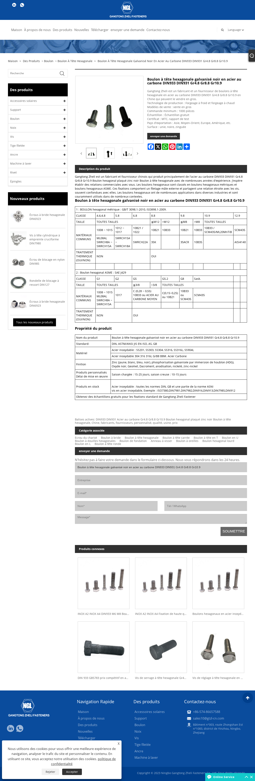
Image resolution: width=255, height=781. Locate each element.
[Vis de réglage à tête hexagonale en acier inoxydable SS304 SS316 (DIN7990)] (218, 646)
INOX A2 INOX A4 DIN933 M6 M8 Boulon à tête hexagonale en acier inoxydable (105, 614)
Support (15, 110)
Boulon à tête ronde (108, 443)
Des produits (62, 30)
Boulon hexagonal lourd (218, 440)
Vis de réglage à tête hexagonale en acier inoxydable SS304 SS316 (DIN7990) (219, 678)
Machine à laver (20, 163)
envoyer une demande (127, 30)
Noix (13, 128)
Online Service (223, 777)
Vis (12, 136)
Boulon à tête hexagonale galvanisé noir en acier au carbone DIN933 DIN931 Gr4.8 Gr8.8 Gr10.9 (163, 61)
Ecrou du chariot (86, 437)
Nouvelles (81, 30)
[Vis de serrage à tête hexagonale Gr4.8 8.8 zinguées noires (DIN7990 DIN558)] (161, 646)
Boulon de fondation (133, 440)
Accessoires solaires (23, 101)
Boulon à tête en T (206, 437)
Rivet (13, 172)
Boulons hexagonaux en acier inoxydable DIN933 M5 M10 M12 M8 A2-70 (219, 614)
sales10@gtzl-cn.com (208, 718)
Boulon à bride (111, 437)
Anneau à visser (161, 440)
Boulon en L (83, 443)
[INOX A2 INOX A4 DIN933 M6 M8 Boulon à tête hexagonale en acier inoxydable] (103, 582)
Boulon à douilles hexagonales (95, 440)
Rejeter (50, 772)
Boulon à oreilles (187, 440)
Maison (16, 30)
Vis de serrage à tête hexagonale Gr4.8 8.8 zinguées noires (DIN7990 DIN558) (162, 678)
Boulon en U (230, 437)
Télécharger (100, 30)
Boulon (48, 61)
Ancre (14, 154)
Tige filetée (17, 145)
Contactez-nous (158, 30)
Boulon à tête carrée (176, 437)
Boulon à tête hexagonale (75, 61)
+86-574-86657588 (206, 712)
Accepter (72, 772)
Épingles (16, 181)
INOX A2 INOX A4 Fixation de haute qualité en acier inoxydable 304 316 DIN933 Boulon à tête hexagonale (162, 614)
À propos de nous (37, 30)
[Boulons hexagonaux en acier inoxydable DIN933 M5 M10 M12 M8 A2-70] (218, 582)
